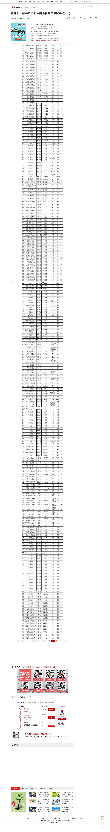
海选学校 (26, 715)
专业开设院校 (27, 724)
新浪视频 (42, 788)
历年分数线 (34, 724)
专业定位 (26, 709)
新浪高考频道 (27, 667)
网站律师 (60, 818)
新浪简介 (29, 818)
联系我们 (48, 818)
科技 (43, 1)
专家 (61, 714)
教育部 (16, 697)
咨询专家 (50, 24)
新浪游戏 (33, 788)
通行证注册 (74, 818)
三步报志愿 (48, 40)
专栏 (57, 1)
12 (60, 640)
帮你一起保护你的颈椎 (67, 809)
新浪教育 (26, 7)
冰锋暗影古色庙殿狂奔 (67, 803)
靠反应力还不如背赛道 (43, 794)
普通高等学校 (21, 697)
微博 (68, 18)
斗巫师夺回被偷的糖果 (43, 807)
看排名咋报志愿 (49, 35)
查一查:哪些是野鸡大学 (38, 31)
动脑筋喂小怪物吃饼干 (43, 796)
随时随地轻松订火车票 (67, 811)
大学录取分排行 (45, 38)
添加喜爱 (91, 18)
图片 (52, 1)
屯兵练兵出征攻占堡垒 (43, 809)
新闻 (25, 1)
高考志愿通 (20, 702)
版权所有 (57, 822)
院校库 (55, 667)
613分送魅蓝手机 (52, 31)
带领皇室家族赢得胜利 (43, 792)
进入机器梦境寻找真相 (67, 799)
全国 (30, 697)
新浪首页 (20, 1)
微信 (74, 18)
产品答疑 (81, 818)
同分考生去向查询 (55, 40)
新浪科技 (51, 788)
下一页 (65, 640)
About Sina (35, 818)
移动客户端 (87, 1)
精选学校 (26, 722)
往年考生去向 (27, 725)
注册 (80, 1)
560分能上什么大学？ (40, 33)
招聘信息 (54, 818)
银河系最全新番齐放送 (43, 801)
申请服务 (62, 719)
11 (56, 640)
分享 (85, 18)
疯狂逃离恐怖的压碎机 (67, 801)
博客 (48, 1)
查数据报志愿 (47, 667)
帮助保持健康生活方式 (67, 796)
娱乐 (39, 1)
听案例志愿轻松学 (48, 28)
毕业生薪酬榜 (39, 38)
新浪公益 (24, 788)
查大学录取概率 (37, 667)
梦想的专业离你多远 (40, 35)
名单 (27, 697)
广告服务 (42, 818)
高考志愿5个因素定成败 (39, 24)
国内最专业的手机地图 (67, 807)
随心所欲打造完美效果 (43, 799)
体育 (30, 1)
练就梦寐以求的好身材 (67, 794)
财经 (34, 1)
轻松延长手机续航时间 (67, 792)
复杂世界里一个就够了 (43, 803)
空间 (80, 18)
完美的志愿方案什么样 (49, 26)
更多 (61, 1)
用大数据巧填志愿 (40, 26)
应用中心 (15, 788)
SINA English (67, 818)
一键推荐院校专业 (54, 38)
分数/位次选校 (35, 725)
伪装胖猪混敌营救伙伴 (43, 811)
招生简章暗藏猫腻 (40, 28)
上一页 (19, 640)
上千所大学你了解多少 (51, 33)
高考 (31, 7)
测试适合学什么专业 (40, 40)
